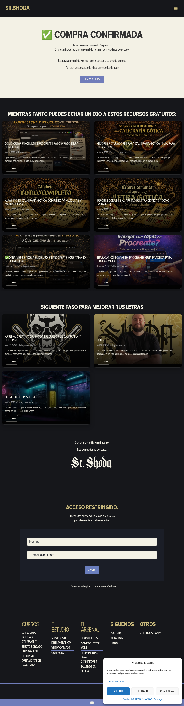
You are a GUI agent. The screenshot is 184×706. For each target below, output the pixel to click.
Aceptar (118, 691)
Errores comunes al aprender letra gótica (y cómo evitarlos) (133, 202)
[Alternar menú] (92, 702)
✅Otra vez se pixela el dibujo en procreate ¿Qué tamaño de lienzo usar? (45, 259)
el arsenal (90, 627)
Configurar (167, 691)
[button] (176, 8)
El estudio (60, 627)
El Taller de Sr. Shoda (20, 397)
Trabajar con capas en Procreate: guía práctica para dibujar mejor (134, 259)
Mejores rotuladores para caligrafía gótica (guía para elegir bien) (136, 145)
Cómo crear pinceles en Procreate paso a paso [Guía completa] (41, 145)
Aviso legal (158, 699)
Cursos (102, 340)
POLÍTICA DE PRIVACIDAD (141, 699)
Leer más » (11, 168)
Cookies (126, 699)
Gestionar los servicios (117, 682)
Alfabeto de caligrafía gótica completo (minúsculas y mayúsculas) (43, 202)
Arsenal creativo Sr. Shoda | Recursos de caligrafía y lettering (43, 338)
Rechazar (143, 691)
